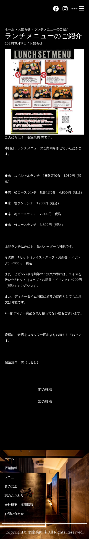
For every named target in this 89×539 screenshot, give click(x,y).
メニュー (11, 477)
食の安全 (11, 486)
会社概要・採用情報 (19, 504)
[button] (74, 8)
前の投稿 (45, 389)
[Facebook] (55, 8)
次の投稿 (45, 401)
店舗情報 (11, 468)
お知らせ (36, 43)
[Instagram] (65, 8)
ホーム (9, 459)
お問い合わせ (14, 514)
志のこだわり (14, 495)
